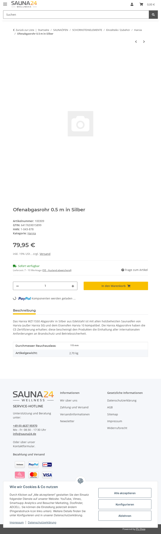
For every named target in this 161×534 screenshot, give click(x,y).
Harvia (31, 233)
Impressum (17, 522)
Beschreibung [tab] (24, 310)
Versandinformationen (75, 414)
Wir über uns (68, 400)
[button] (131, 4)
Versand (45, 254)
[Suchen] (153, 14)
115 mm (74, 345)
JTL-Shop (140, 529)
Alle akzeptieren (125, 493)
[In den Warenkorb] (16, 54)
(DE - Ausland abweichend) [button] (56, 270)
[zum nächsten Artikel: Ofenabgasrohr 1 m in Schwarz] (144, 41)
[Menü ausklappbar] (5, 2)
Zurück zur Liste (25, 30)
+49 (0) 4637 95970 (25, 425)
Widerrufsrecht (117, 428)
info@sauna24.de (24, 434)
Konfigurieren (125, 504)
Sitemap (112, 414)
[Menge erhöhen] (73, 286)
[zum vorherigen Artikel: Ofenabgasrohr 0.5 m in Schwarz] (136, 41)
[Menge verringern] (17, 286)
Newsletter (67, 421)
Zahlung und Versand (74, 407)
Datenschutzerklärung (42, 522)
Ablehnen (124, 515)
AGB (110, 407)
